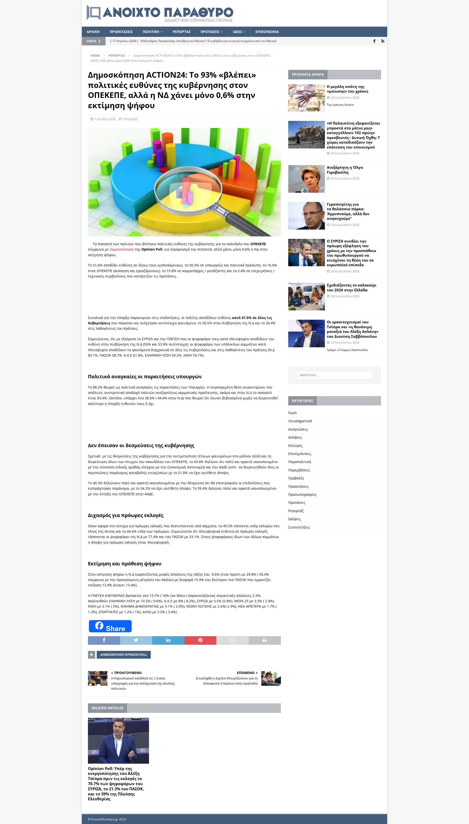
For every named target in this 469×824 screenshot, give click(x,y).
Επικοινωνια (267, 31)
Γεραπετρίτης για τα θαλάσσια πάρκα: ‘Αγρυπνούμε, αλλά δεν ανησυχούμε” (348, 211)
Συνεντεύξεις (299, 527)
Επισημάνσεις (299, 453)
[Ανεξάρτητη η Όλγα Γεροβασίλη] (306, 179)
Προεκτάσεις (298, 486)
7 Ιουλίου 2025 (105, 119)
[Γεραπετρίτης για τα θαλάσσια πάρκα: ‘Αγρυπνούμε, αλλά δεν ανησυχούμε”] (306, 216)
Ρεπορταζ (182, 31)
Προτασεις (210, 31)
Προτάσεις (296, 502)
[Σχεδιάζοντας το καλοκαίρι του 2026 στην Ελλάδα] (306, 296)
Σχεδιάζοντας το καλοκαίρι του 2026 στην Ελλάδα (351, 287)
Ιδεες (237, 31)
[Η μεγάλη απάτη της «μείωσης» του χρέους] (306, 98)
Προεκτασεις (121, 31)
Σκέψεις (294, 519)
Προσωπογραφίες (302, 494)
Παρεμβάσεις (299, 470)
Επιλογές (295, 445)
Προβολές (296, 478)
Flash (292, 413)
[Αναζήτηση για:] (334, 375)
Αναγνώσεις (298, 429)
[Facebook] (374, 41)
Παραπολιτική (299, 461)
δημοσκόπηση (122, 249)
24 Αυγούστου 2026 (345, 97)
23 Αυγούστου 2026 (345, 342)
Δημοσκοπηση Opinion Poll (123, 655)
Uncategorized (300, 421)
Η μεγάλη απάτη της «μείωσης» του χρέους (347, 89)
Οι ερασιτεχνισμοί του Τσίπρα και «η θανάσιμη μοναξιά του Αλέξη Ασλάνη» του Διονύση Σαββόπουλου (352, 329)
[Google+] (383, 41)
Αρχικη (93, 31)
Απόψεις (295, 437)
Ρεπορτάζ (131, 119)
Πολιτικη (151, 31)
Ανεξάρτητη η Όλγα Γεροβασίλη (345, 170)
